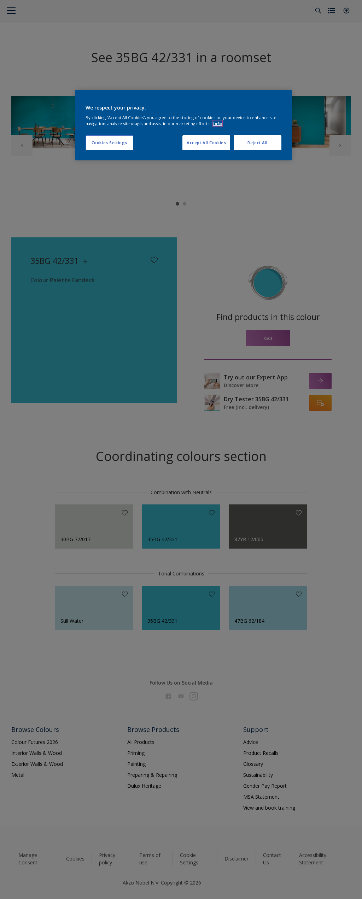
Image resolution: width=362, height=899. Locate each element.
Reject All (257, 142)
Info (217, 123)
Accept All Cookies (206, 142)
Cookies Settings (109, 142)
